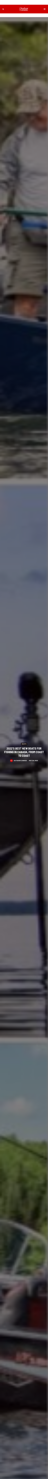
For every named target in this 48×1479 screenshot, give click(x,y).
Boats (24, 744)
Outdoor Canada (20, 760)
